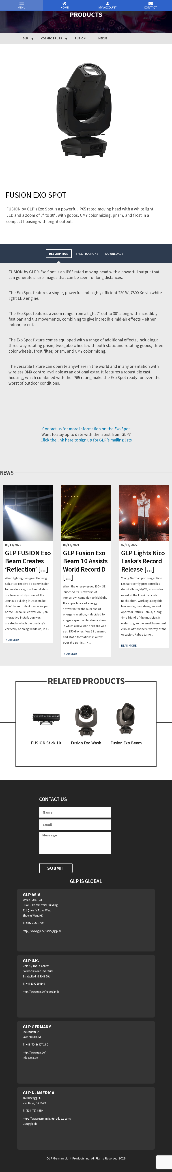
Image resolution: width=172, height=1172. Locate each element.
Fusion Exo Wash (86, 743)
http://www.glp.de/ (34, 931)
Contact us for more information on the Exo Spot (86, 428)
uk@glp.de (52, 992)
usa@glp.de (30, 1124)
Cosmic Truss (51, 38)
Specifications (87, 254)
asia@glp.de (53, 931)
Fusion (80, 38)
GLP (25, 38)
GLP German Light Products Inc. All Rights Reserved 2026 (86, 1158)
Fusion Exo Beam (126, 743)
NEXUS (103, 38)
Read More (12, 640)
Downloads (114, 254)
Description (58, 254)
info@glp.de (30, 1058)
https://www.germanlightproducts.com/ (47, 1119)
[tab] (59, 253)
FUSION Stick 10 (46, 743)
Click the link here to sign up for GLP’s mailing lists (86, 440)
